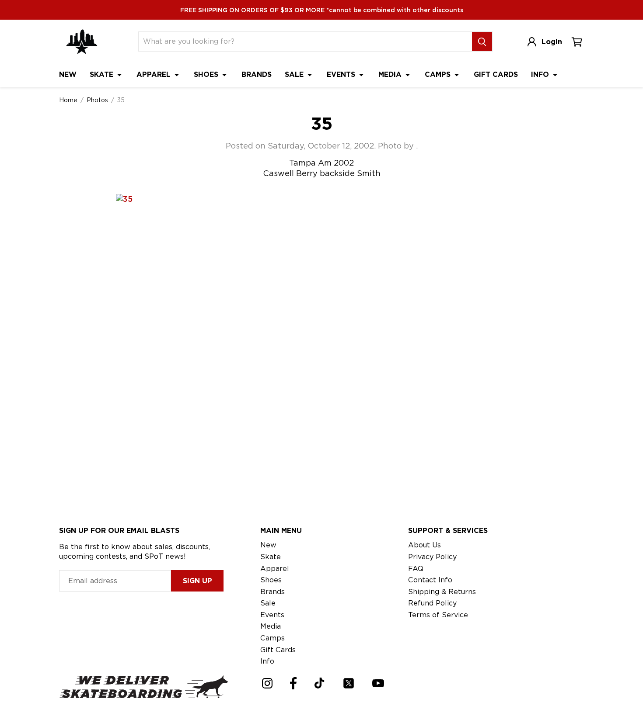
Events (342, 74)
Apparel (154, 74)
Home (68, 100)
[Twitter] (348, 683)
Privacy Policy (432, 557)
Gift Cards (496, 74)
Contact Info (430, 580)
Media (391, 74)
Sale (295, 74)
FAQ (415, 568)
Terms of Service (438, 615)
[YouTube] (378, 683)
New (68, 74)
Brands (256, 74)
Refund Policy (432, 603)
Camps (439, 74)
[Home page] (82, 41)
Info (541, 74)
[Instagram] (267, 683)
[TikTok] (319, 683)
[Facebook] (293, 683)
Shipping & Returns (442, 592)
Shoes (207, 74)
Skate (102, 74)
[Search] (482, 41)
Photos (97, 100)
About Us (424, 545)
